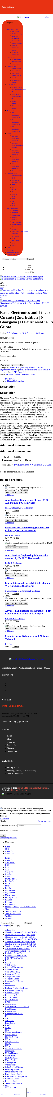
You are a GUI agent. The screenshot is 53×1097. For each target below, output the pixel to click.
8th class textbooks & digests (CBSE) (20, 944)
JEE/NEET (9, 1021)
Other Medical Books (14, 1067)
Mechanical (10, 1051)
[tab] (29, 379)
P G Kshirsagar (26, 508)
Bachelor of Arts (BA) (14, 953)
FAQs (7, 883)
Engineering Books (8, 370)
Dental (8, 983)
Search (30, 259)
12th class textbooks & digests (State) (20, 941)
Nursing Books (11, 1062)
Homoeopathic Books (14, 1014)
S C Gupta (40, 333)
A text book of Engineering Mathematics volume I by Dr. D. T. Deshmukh (26, 557)
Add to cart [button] (9, 495)
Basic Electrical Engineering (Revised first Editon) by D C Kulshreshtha (27, 529)
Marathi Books (11, 1034)
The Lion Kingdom (19, 790)
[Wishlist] (41, 1090)
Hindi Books (10, 1009)
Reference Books (12, 1079)
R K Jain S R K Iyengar (15, 618)
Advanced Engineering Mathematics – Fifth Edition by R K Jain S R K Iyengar (28, 612)
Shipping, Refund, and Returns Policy (20, 907)
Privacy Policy (11, 897)
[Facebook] (32, 3)
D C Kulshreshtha (14, 333)
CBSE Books (10, 965)
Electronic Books (36, 367)
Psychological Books (13, 1074)
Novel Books (10, 1060)
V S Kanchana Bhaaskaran (29, 591)
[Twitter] (40, 3)
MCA (7, 1046)
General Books (11, 1004)
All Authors (10, 862)
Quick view (23, 492)
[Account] (15, 1090)
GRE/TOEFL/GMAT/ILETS (17, 1007)
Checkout (9, 872)
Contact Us (9, 853)
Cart (7, 867)
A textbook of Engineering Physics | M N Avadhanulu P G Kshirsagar (26, 501)
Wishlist (43, 1095)
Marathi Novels (11, 1037)
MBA (7, 1039)
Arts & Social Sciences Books (17, 948)
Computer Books (12, 979)
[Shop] (2, 1090)
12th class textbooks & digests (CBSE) (21, 939)
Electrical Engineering (19, 367)
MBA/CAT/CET (12, 1041)
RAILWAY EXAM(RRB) (16, 1076)
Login (3, 835)
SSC (7, 1086)
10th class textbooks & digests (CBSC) (21, 932)
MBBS (8, 1044)
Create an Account (45, 821)
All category (10, 930)
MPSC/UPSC (10, 1055)
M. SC (8, 1027)
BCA (7, 960)
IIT (6, 1016)
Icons (7, 886)
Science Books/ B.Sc (13, 1083)
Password (4, 830)
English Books (11, 997)
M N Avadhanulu (12, 508)
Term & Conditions (13, 911)
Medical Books (11, 1053)
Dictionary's (10, 986)
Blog (7, 865)
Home (7, 846)
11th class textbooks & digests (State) (20, 934)
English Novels (11, 1000)
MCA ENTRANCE (13, 1048)
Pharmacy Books (12, 1069)
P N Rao (8, 644)
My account (10, 890)
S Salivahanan (11, 591)
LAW (7, 1025)
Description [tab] (7, 386)
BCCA (8, 962)
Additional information (14, 381)
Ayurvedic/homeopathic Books (17, 951)
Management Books (13, 1032)
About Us (9, 851)
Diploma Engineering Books (16, 988)
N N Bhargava (28, 333)
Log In (8, 888)
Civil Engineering (12, 972)
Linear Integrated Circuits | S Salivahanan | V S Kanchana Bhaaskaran (28, 584)
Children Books (11, 969)
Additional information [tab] (15, 445)
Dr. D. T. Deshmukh (13, 563)
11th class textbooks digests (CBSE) (19, 937)
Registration (10, 904)
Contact (8, 876)
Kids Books (10, 1023)
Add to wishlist (11, 492)
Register (8, 900)
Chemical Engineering (14, 967)
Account (17, 1095)
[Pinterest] (48, 10)
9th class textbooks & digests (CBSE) (20, 946)
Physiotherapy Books (14, 1072)
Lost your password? (8, 838)
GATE (8, 1002)
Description (10, 379)
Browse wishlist (17, 365)
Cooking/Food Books (14, 981)
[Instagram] (48, 3)
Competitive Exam (12, 976)
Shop (3, 1095)
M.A (7, 1030)
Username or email (8, 825)
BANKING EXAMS (14, 958)
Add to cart (5, 365)
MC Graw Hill (20, 372)
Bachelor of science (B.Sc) (16, 955)
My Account (10, 895)
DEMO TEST (11, 879)
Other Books (10, 1065)
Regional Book (11, 1081)
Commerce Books (12, 974)
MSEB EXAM (11, 1058)
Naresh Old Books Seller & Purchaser (32, 788)
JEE (6, 1018)
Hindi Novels (10, 1011)
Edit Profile (9, 881)
